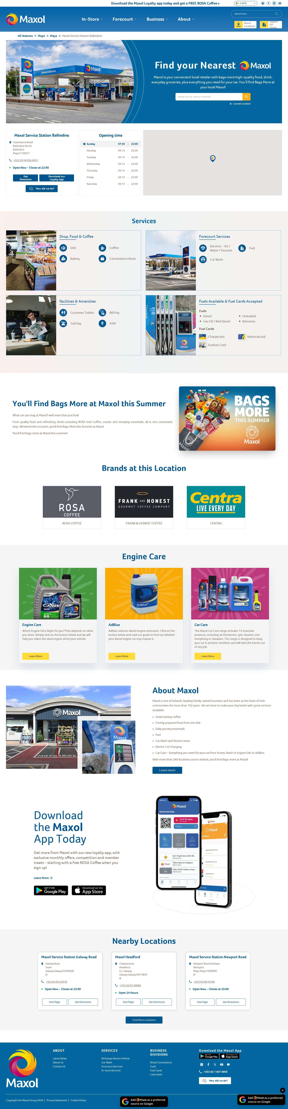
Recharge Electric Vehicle (116, 1058)
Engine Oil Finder (274, 24)
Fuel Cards (156, 1070)
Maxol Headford (127, 957)
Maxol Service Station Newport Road (217, 957)
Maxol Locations (249, 25)
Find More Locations (144, 1020)
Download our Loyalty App (56, 178)
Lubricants (156, 1074)
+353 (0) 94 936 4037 (25, 160)
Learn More (35, 656)
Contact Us (59, 1066)
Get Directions (26, 178)
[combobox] (256, 14)
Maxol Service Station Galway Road (68, 957)
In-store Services (111, 1070)
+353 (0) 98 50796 (204, 982)
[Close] (282, 1090)
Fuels (153, 1066)
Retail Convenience (161, 1062)
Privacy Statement (57, 1100)
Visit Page (54, 1002)
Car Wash (107, 1062)
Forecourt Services (112, 1066)
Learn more (167, 770)
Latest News (60, 1058)
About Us (58, 1062)
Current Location (241, 103)
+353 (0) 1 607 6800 (216, 1071)
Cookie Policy (78, 1100)
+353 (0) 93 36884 (130, 985)
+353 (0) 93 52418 (56, 982)
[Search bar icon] (246, 96)
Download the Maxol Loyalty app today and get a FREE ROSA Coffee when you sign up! (144, 3)
